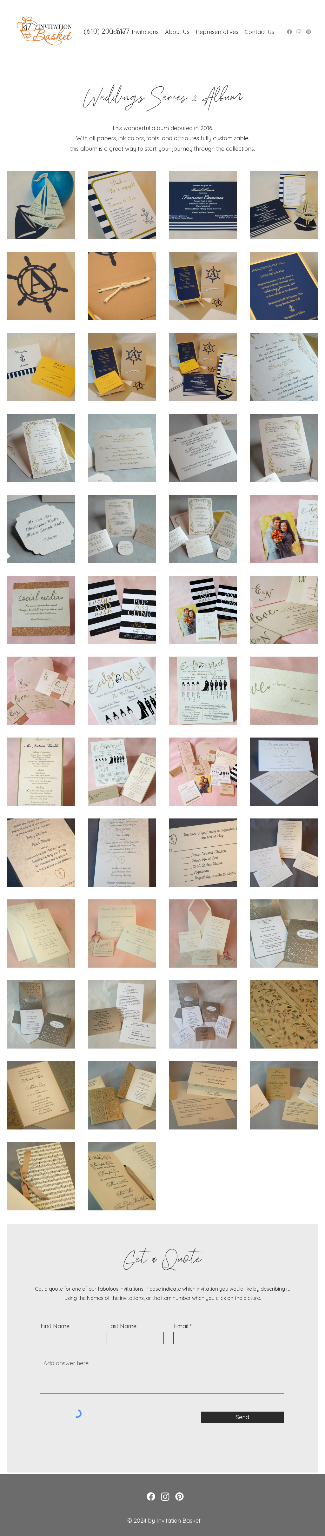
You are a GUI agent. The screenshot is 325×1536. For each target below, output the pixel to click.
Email (181, 1326)
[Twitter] (165, 1496)
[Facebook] (289, 32)
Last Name (121, 1326)
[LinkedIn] (179, 1496)
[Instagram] (299, 32)
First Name (55, 1326)
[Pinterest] (308, 32)
